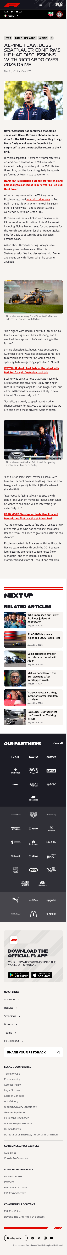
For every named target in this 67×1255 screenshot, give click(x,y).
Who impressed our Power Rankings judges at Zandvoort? (43, 618)
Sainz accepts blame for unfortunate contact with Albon (42, 657)
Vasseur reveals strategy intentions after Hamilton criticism (42, 696)
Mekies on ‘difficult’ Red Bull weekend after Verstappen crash (42, 676)
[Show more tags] (52, 38)
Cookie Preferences (16, 1158)
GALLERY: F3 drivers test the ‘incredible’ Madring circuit (42, 715)
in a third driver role (38, 199)
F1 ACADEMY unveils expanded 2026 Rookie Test (43, 636)
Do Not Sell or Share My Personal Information (31, 1135)
